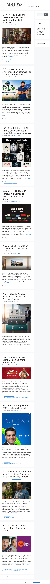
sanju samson (16, 120)
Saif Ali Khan (6, 517)
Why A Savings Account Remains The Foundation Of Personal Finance (16, 296)
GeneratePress (36, 582)
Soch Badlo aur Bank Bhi (16, 570)
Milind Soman (21, 397)
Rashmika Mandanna (6, 570)
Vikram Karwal (19, 463)
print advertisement (8, 183)
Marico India (6, 463)
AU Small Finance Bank (8, 569)
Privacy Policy (31, 6)
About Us (30, 3)
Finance (9, 349)
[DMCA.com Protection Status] (41, 44)
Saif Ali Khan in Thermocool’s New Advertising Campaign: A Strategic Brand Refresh (16, 474)
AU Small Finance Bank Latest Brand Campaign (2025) (14, 528)
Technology (6, 285)
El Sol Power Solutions (8, 120)
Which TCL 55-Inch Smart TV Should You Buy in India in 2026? (15, 248)
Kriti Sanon (8, 61)
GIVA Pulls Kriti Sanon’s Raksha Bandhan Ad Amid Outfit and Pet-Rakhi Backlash (15, 18)
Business (12, 59)
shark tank (27, 397)
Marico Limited (12, 463)
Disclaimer (36, 3)
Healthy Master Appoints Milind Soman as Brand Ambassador (14, 360)
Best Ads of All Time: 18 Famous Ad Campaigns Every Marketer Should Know (14, 195)
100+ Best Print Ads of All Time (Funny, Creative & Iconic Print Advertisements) (16, 131)
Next (10, 577)
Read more (11, 56)
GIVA (5, 61)
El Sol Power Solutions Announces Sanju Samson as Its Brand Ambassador (16, 72)
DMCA (37, 6)
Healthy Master (15, 397)
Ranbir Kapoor (25, 569)
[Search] (46, 14)
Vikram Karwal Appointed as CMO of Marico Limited (16, 406)
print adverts (14, 183)
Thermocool (11, 517)
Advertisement (7, 59)
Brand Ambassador (8, 397)
